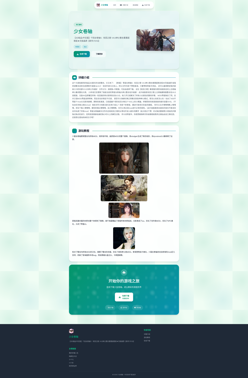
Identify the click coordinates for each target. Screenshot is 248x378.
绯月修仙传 (73, 366)
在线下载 (147, 341)
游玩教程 (147, 337)
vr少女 (71, 363)
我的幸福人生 (73, 353)
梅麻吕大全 (73, 356)
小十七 (71, 359)
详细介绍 (147, 334)
